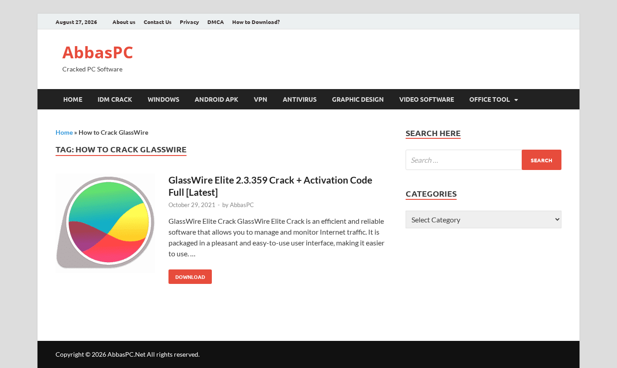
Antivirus (300, 99)
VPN (260, 99)
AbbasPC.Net (126, 354)
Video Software (426, 99)
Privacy (189, 21)
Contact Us (158, 21)
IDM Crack (115, 99)
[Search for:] (483, 160)
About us (124, 21)
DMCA (215, 21)
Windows (163, 99)
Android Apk (216, 99)
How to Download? (256, 21)
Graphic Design (358, 99)
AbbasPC (97, 52)
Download (186, 274)
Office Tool (489, 99)
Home (72, 99)
